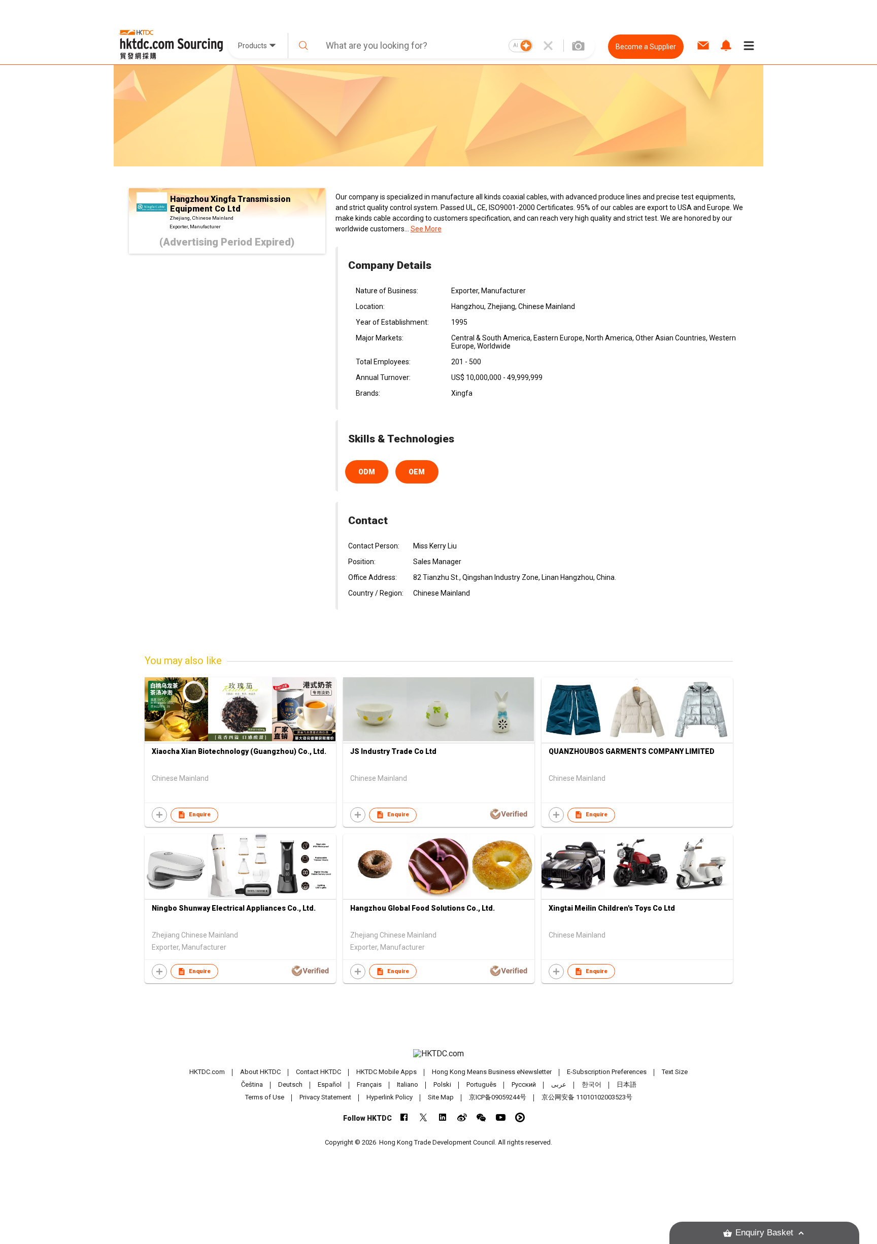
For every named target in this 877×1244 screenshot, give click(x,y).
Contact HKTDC (318, 1072)
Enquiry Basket (764, 1232)
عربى (558, 1084)
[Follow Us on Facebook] (404, 1117)
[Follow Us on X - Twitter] (423, 1117)
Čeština (252, 1084)
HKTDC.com (207, 1072)
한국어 (591, 1084)
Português (481, 1084)
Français (369, 1084)
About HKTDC (260, 1072)
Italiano (407, 1084)
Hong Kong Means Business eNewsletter (492, 1072)
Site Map (441, 1097)
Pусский (524, 1084)
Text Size (675, 1072)
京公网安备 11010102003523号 (587, 1097)
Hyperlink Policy (389, 1097)
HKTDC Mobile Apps (386, 1072)
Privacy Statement (325, 1097)
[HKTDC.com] (438, 1053)
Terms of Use (264, 1097)
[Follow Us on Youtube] (500, 1117)
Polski (442, 1084)
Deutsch (290, 1084)
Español (330, 1084)
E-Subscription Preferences (607, 1072)
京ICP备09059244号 (497, 1097)
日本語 (626, 1084)
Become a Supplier (646, 47)
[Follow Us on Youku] (520, 1117)
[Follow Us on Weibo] (462, 1117)
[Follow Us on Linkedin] (443, 1117)
